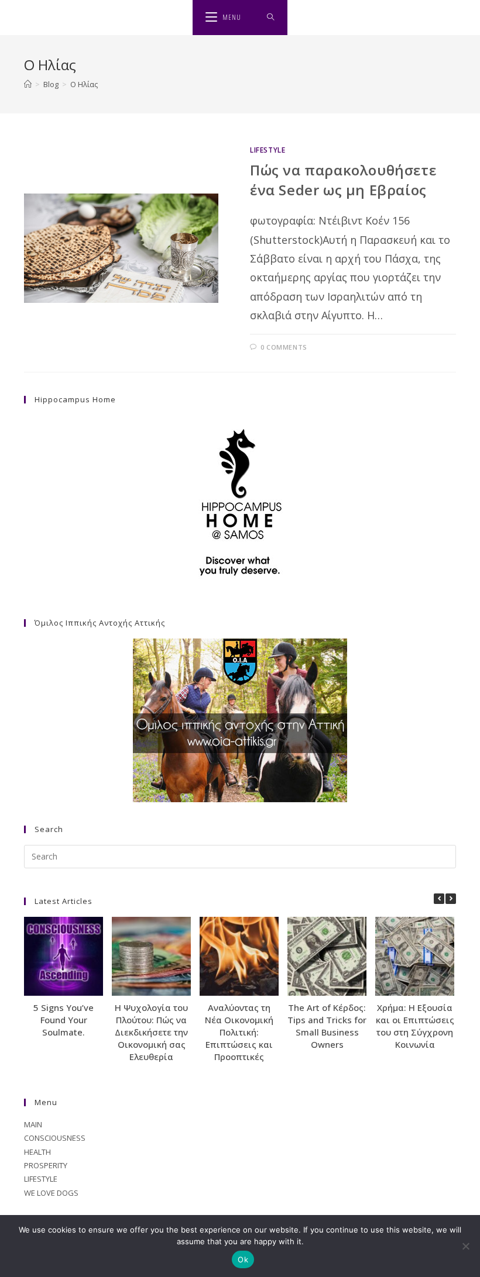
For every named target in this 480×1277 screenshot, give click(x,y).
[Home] (28, 84)
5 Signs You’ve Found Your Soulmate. (63, 1020)
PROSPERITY (45, 1165)
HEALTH (37, 1152)
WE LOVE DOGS (51, 1193)
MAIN (33, 1124)
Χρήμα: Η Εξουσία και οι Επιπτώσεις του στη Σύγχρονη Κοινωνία (415, 1026)
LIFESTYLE (267, 150)
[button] (450, 898)
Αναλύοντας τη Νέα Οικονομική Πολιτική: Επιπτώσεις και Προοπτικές (239, 1032)
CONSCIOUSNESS (54, 1138)
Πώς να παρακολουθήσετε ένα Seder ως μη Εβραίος (343, 179)
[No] (465, 1246)
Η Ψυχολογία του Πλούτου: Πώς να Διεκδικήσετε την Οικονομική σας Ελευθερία (151, 1032)
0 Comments (283, 347)
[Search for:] (270, 17)
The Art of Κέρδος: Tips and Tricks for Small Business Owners (326, 1026)
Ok (243, 1259)
